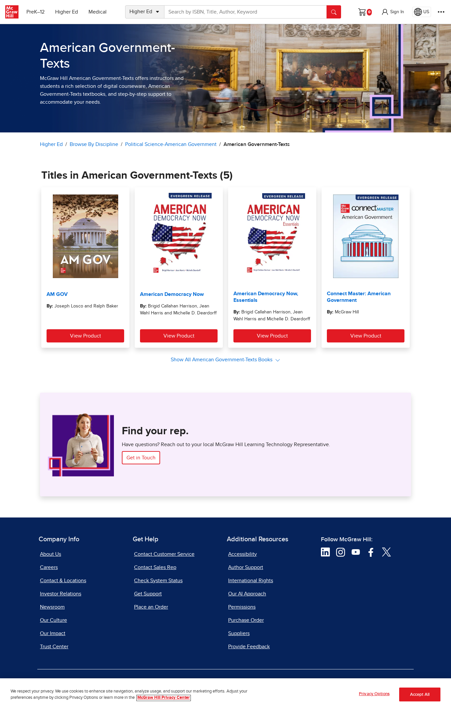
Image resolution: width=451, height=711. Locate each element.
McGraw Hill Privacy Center (163, 698)
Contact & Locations (63, 580)
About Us (50, 554)
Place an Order (151, 607)
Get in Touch (141, 457)
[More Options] (441, 12)
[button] (392, 12)
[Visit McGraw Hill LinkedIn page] (325, 551)
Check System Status (158, 580)
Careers (49, 567)
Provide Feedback (249, 646)
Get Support (148, 593)
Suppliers (239, 633)
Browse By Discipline (94, 144)
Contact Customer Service (164, 554)
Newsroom (52, 607)
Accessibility (242, 554)
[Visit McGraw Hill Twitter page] (386, 551)
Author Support (245, 567)
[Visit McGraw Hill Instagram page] (340, 551)
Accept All (420, 695)
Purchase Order (246, 620)
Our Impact (52, 633)
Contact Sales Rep (155, 567)
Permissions (242, 607)
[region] (225, 694)
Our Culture (53, 620)
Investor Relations (60, 593)
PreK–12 (35, 12)
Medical (97, 12)
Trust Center (54, 646)
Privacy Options (374, 694)
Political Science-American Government (171, 144)
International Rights (250, 580)
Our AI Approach (247, 593)
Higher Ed (66, 12)
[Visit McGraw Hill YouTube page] (355, 551)
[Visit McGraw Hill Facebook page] (370, 551)
